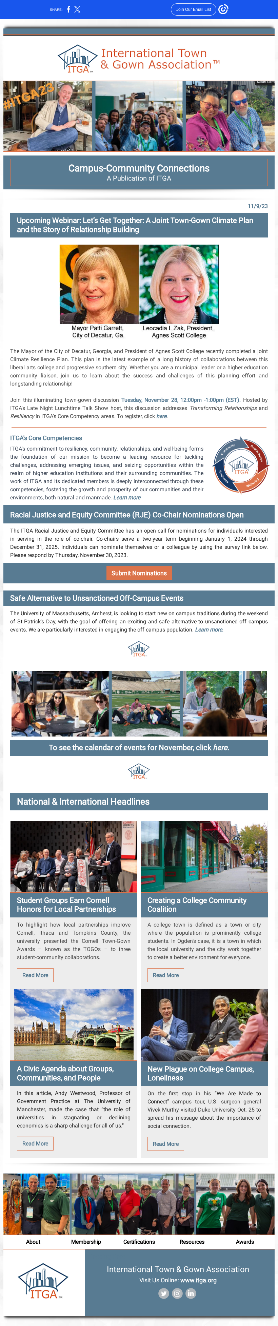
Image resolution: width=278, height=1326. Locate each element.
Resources (192, 1242)
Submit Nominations (139, 573)
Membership (86, 1242)
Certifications (139, 1242)
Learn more (126, 497)
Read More (35, 975)
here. (221, 747)
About (33, 1242)
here (161, 416)
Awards (245, 1242)
